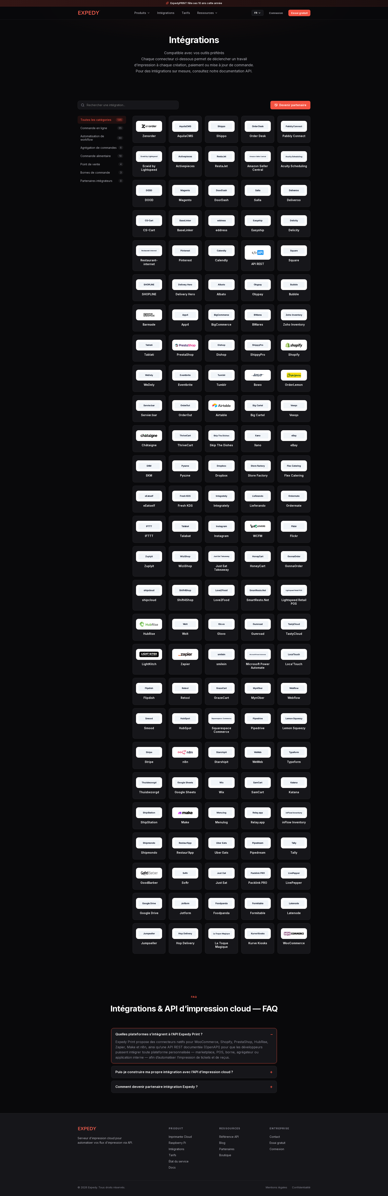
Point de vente (101, 164)
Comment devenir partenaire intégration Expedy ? (156, 1087)
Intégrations (165, 13)
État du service (179, 1161)
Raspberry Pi (177, 1142)
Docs (172, 1167)
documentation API (235, 71)
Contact (275, 1136)
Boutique (225, 1155)
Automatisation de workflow (101, 137)
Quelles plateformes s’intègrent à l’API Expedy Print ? (158, 1034)
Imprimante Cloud (180, 1136)
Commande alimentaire (101, 156)
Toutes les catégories (101, 119)
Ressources (205, 13)
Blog (222, 1142)
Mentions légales (276, 1187)
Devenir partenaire (292, 105)
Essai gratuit (299, 13)
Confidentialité (301, 1187)
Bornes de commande (101, 172)
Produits (140, 13)
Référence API (229, 1136)
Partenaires (226, 1149)
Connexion (276, 13)
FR (255, 12)
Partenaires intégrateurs (101, 180)
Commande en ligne (101, 128)
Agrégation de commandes (101, 147)
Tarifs (186, 13)
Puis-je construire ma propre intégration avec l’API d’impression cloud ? (174, 1072)
